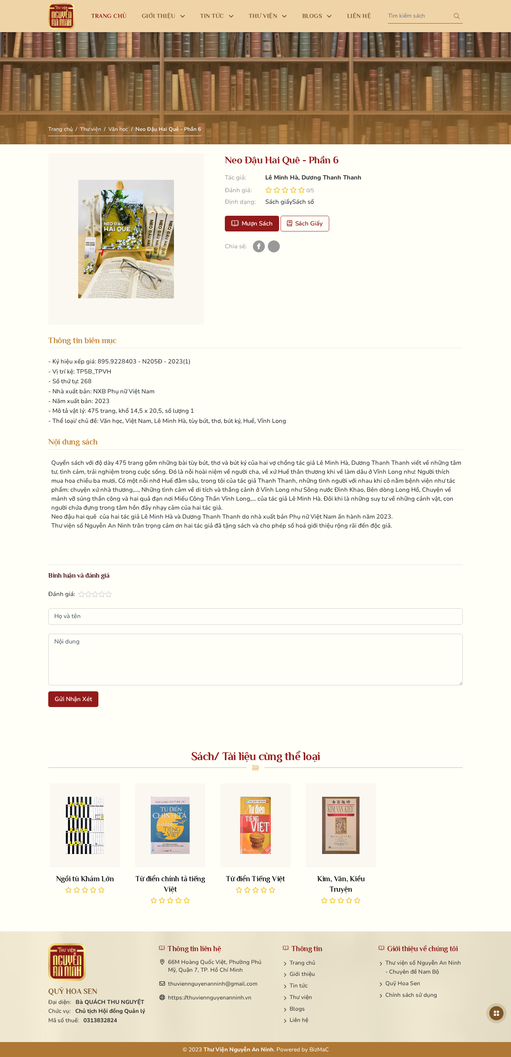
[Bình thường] (88, 594)
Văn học (118, 129)
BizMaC (319, 1049)
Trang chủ (60, 129)
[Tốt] (101, 594)
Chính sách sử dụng (411, 995)
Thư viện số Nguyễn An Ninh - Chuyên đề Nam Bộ (423, 967)
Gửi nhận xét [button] (73, 699)
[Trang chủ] (61, 16)
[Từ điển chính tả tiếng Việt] (170, 844)
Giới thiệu (302, 974)
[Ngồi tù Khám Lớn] (85, 839)
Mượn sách (257, 223)
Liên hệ (299, 1020)
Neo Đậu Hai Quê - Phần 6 (168, 129)
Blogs (297, 1009)
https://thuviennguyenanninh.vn (209, 997)
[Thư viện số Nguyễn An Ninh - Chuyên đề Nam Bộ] (67, 962)
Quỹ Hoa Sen (402, 983)
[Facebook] (259, 246)
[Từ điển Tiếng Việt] (255, 839)
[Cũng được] (95, 594)
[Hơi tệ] (81, 594)
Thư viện (90, 129)
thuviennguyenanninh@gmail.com (212, 983)
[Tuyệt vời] (108, 594)
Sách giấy (309, 223)
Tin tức (298, 985)
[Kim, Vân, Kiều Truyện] (340, 844)
